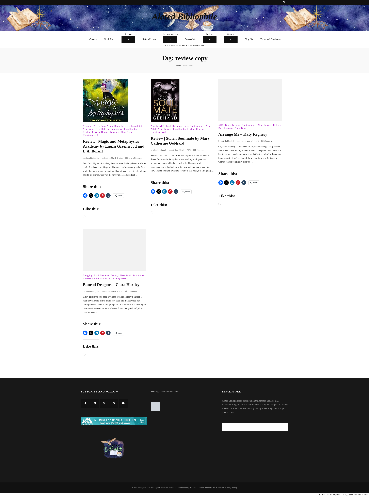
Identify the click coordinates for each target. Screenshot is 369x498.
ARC (96, 126)
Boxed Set (136, 126)
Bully (185, 126)
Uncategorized (90, 135)
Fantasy (115, 275)
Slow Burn (126, 132)
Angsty (154, 126)
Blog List (249, 39)
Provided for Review (184, 129)
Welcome (93, 39)
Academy (88, 126)
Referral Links (149, 39)
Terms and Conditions (270, 39)
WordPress (219, 487)
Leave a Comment (134, 158)
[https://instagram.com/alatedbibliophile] (104, 403)
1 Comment (200, 150)
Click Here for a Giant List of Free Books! (184, 45)
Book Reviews (122, 126)
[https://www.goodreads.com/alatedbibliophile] (94, 403)
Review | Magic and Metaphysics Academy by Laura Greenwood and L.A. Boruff (113, 146)
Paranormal (117, 129)
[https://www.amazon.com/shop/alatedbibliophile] (85, 403)
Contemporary (197, 126)
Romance (114, 132)
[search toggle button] (284, 3)
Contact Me (190, 39)
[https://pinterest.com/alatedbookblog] (113, 403)
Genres (230, 34)
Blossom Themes (197, 487)
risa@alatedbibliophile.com (166, 391)
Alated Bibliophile (184, 16)
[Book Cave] (114, 424)
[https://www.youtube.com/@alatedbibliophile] (123, 403)
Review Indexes (170, 34)
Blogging (88, 275)
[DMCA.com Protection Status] (155, 410)
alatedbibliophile (92, 158)
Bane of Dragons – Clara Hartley (111, 284)
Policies (209, 34)
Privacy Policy (231, 487)
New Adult (88, 129)
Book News (107, 126)
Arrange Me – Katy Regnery (242, 134)
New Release (102, 129)
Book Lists (109, 39)
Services (128, 34)
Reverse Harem (100, 132)
